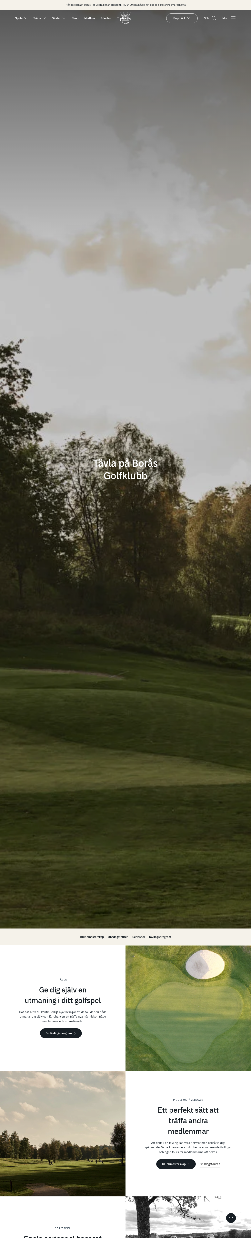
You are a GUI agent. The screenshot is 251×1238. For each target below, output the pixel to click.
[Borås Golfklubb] (125, 23)
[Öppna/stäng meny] (233, 18)
